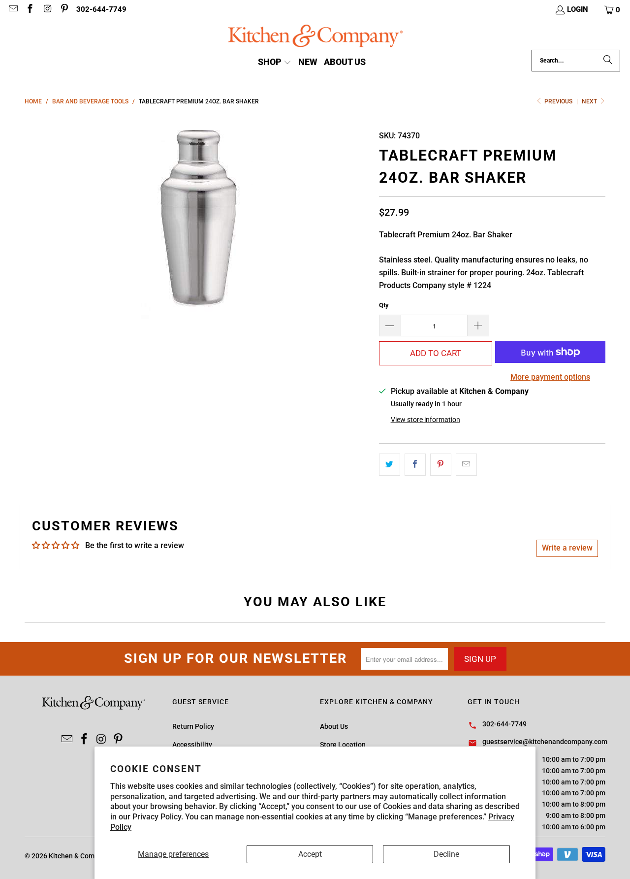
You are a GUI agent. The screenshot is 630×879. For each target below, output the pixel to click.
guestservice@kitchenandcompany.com (544, 742)
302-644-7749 (101, 9)
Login (577, 9)
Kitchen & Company (79, 856)
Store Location (343, 745)
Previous (558, 101)
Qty (384, 305)
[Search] (608, 60)
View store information (425, 419)
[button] (613, 10)
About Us (334, 726)
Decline (446, 854)
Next (590, 101)
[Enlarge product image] (197, 220)
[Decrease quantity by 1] (390, 325)
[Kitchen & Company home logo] (315, 37)
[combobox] (576, 60)
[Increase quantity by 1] (478, 325)
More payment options (550, 377)
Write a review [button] (567, 548)
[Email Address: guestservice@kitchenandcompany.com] (12, 9)
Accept (310, 854)
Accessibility (192, 745)
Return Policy (193, 726)
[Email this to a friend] (466, 465)
